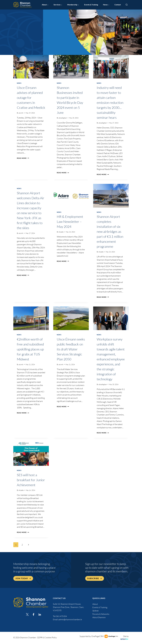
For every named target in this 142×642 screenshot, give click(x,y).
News (19, 83)
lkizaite (61, 232)
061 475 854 (61, 616)
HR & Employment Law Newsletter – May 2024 (70, 222)
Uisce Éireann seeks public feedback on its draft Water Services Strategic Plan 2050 (71, 349)
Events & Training (91, 5)
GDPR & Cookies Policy (47, 637)
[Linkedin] (39, 614)
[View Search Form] (126, 5)
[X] (27, 614)
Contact (117, 5)
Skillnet (95, 610)
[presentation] (31, 66)
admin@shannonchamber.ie (70, 619)
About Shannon (99, 617)
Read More (23, 158)
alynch (21, 113)
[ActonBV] (124, 639)
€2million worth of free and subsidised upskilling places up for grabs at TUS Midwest (30, 349)
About (95, 604)
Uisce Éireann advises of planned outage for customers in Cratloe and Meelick (31, 98)
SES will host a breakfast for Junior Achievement (31, 480)
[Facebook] (33, 614)
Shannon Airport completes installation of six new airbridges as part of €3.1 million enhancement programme (110, 231)
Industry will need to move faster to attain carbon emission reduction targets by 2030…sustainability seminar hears (110, 103)
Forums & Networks (100, 614)
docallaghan (63, 118)
